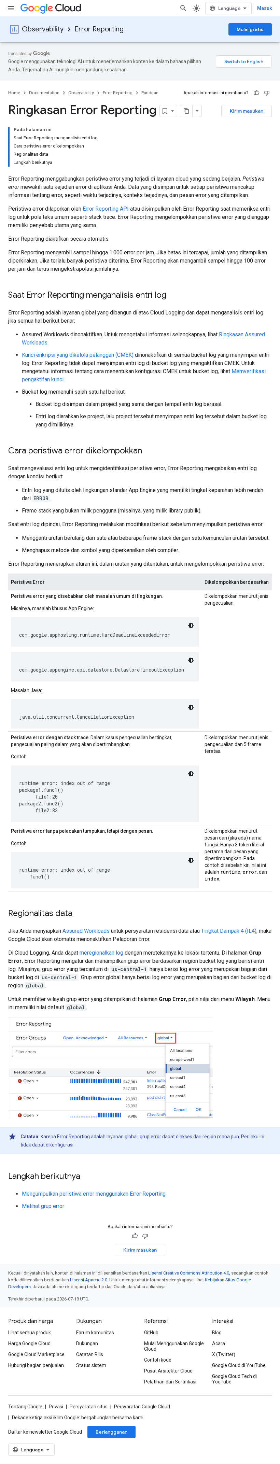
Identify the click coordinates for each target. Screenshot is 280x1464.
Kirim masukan (246, 111)
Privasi (56, 1406)
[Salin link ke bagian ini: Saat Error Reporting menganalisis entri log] (173, 296)
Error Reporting (99, 29)
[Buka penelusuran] (183, 8)
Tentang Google (25, 1406)
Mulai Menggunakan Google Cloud (174, 1346)
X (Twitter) (223, 1354)
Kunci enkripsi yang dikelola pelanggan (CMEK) (78, 355)
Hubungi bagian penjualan (36, 1365)
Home (14, 92)
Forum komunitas (95, 1332)
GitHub (151, 1332)
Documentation (44, 92)
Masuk (264, 8)
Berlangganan (111, 1432)
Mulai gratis (250, 29)
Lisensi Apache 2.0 (88, 1279)
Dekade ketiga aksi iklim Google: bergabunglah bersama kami (77, 1417)
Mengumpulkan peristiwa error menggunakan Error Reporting (94, 1194)
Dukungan (87, 1343)
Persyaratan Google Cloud (142, 1406)
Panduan (149, 92)
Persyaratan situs (89, 1406)
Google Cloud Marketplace (36, 1354)
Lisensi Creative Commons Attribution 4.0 (188, 1273)
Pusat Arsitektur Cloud (168, 1371)
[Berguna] (256, 93)
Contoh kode (157, 1360)
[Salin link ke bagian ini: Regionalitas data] (79, 914)
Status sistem (91, 1365)
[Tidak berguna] (267, 93)
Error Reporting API (106, 209)
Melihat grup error (43, 1206)
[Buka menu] (11, 8)
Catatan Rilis (89, 1354)
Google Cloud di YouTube (239, 1365)
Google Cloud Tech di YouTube (234, 1379)
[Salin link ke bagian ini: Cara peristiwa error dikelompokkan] (149, 451)
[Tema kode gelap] (190, 625)
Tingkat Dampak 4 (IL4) (228, 931)
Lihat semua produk (29, 1332)
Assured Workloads (86, 931)
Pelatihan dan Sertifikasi (170, 1381)
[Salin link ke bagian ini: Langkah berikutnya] (87, 1177)
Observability (43, 29)
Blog (217, 1332)
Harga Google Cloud (29, 1343)
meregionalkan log (101, 952)
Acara (218, 1343)
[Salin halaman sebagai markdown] (186, 111)
